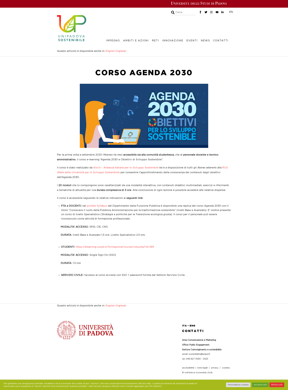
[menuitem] (116, 51)
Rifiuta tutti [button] (276, 385)
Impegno (113, 40)
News (205, 40)
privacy (215, 368)
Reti (155, 40)
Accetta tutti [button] (260, 385)
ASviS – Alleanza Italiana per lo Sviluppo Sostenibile (126, 167)
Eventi (192, 40)
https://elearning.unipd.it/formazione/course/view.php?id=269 (115, 247)
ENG (192, 325)
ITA (184, 325)
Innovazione (172, 40)
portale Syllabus (97, 206)
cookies (226, 368)
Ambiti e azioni (136, 40)
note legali (202, 368)
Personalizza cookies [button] (238, 385)
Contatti (220, 40)
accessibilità (188, 368)
